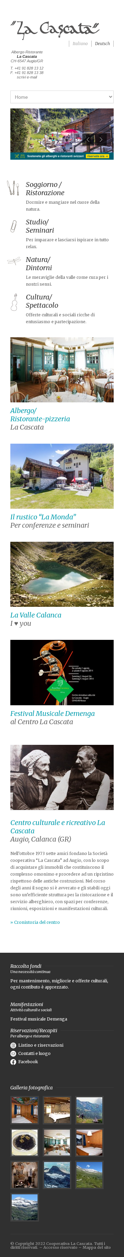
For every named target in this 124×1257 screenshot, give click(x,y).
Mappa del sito (97, 1247)
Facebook (28, 1061)
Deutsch (102, 43)
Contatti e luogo (34, 1053)
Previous (88, 140)
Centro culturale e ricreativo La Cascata (57, 826)
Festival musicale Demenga (38, 1019)
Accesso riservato (60, 1247)
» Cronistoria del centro (35, 922)
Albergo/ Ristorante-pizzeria (40, 414)
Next (101, 140)
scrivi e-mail (27, 77)
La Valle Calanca (35, 615)
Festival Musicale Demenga (52, 713)
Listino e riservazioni (40, 1045)
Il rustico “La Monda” (43, 517)
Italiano (80, 43)
